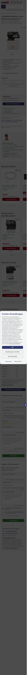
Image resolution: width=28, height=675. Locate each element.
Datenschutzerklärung (14, 343)
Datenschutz (17, 361)
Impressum (8, 361)
